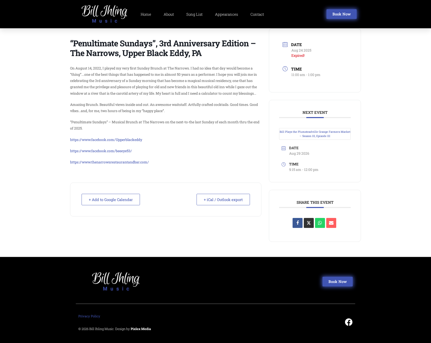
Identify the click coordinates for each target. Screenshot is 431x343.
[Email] (331, 223)
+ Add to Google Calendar (111, 199)
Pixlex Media (141, 329)
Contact (257, 14)
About (169, 14)
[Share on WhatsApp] (320, 223)
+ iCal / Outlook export (223, 199)
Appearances (226, 14)
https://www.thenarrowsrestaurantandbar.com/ (109, 162)
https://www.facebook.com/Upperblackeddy (106, 139)
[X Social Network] (309, 223)
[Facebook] (349, 322)
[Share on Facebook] (298, 223)
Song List (194, 14)
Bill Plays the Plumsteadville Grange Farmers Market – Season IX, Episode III (315, 134)
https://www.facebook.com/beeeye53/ (101, 150)
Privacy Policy (89, 316)
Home (146, 14)
